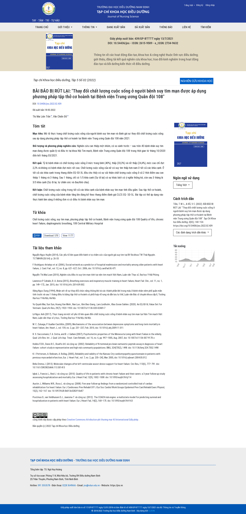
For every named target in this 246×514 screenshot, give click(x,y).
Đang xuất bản (116, 27)
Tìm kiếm (205, 27)
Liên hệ (186, 27)
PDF (38, 235)
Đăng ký (199, 5)
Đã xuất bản (142, 27)
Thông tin (88, 27)
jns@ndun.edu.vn (92, 485)
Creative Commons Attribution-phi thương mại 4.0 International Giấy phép (103, 419)
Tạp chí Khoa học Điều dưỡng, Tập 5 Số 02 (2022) (64, 80)
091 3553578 (44, 485)
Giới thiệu (64, 27)
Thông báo (165, 27)
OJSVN (151, 510)
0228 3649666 (69, 485)
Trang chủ (41, 27)
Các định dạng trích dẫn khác (191, 232)
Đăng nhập (210, 5)
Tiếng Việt (190, 5)
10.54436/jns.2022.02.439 (49, 103)
